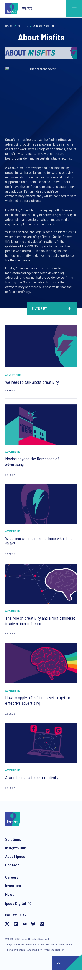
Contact (12, 864)
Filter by (39, 308)
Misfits (27, 8)
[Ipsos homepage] (12, 8)
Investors (13, 885)
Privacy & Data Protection (40, 944)
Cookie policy (64, 944)
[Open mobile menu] (74, 8)
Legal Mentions (15, 944)
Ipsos (9, 26)
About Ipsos (15, 856)
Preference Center (54, 949)
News (9, 894)
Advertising (13, 375)
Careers (11, 877)
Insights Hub (15, 847)
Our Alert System (16, 949)
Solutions (13, 839)
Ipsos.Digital (15, 903)
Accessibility (34, 949)
